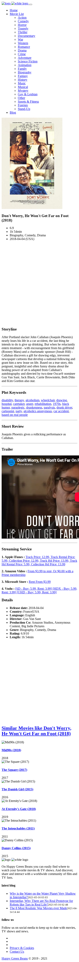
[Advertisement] (39, 283)
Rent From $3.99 (40, 581)
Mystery (23, 90)
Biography (24, 72)
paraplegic (18, 407)
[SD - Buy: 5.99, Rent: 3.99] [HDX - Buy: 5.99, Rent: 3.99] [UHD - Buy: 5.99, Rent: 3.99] (39, 590)
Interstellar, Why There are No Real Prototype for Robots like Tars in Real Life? (41, 902)
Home (14, 10)
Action (22, 17)
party (19, 411)
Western (23, 43)
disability (7, 400)
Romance (24, 46)
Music (22, 83)
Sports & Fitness (28, 101)
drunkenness (34, 407)
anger (29, 404)
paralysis (49, 407)
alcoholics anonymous (37, 411)
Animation (24, 65)
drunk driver (64, 407)
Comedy (23, 21)
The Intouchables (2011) (18, 828)
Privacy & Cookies (22, 948)
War (20, 39)
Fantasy (23, 76)
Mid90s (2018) (11, 750)
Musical (23, 87)
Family (22, 68)
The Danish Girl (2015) (17, 789)
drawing (61, 400)
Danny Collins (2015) (16, 848)
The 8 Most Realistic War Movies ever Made (38, 908)
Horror (22, 25)
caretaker (19, 404)
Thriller (22, 32)
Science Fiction (27, 61)
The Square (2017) (14, 770)
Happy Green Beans (15, 958)
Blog (13, 112)
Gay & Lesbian (27, 94)
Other (21, 98)
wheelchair (48, 400)
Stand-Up (24, 109)
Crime (22, 54)
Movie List (17, 14)
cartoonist (8, 411)
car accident (61, 411)
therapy (19, 400)
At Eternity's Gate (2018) (19, 809)
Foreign (23, 105)
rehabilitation (43, 404)
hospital (7, 404)
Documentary (26, 36)
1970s (57, 404)
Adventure (24, 57)
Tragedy (23, 28)
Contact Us (17, 951)
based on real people (15, 414)
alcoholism (32, 400)
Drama (22, 50)
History (22, 79)
